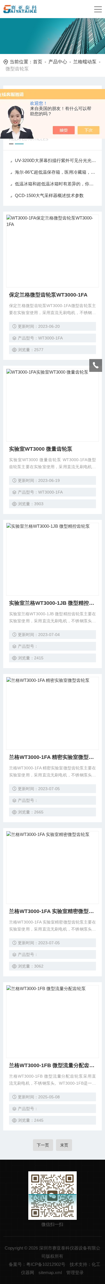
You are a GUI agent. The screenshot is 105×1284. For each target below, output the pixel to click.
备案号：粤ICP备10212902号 (37, 1264)
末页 (64, 1145)
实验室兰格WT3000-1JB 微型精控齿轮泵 (52, 603)
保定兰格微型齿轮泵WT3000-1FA (48, 295)
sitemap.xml (50, 1272)
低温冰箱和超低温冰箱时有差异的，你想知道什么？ (55, 183)
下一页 (43, 1145)
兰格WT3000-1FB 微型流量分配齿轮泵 (52, 1065)
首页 (37, 61)
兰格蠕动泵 (85, 61)
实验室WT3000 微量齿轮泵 (40, 449)
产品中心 (57, 61)
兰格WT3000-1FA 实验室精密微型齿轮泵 (52, 911)
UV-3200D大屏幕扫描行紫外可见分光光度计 (55, 160)
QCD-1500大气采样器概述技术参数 (49, 195)
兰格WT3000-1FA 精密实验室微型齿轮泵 (52, 757)
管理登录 (75, 1272)
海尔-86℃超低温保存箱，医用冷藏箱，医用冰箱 (55, 172)
